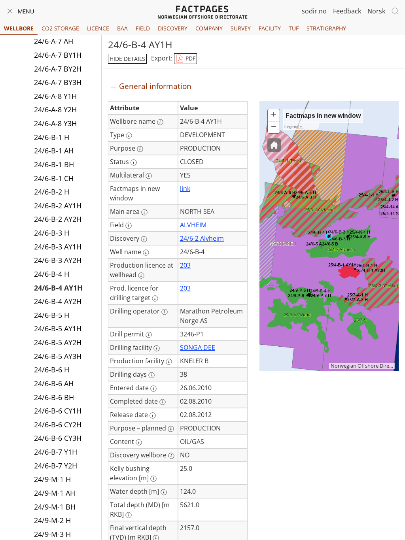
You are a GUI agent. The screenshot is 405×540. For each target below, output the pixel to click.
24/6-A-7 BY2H (57, 69)
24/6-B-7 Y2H (55, 465)
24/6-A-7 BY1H (57, 55)
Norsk (376, 11)
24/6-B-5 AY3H (57, 356)
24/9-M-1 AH (54, 493)
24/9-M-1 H (52, 479)
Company (209, 28)
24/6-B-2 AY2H (57, 219)
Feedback (347, 11)
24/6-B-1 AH (54, 150)
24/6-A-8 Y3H (55, 123)
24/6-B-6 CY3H (57, 438)
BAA (122, 28)
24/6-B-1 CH (54, 178)
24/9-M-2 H (52, 520)
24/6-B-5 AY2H (57, 342)
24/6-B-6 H (51, 369)
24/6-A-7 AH (53, 41)
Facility (270, 28)
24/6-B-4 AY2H (57, 301)
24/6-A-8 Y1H (55, 96)
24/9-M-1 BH (55, 507)
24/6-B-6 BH (54, 397)
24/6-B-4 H (51, 274)
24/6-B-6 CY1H (57, 410)
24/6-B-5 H (51, 315)
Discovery (172, 28)
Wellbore (19, 28)
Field (143, 28)
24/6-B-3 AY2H (57, 260)
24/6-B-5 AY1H (57, 328)
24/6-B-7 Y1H (55, 452)
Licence (98, 28)
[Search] (395, 11)
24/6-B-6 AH (54, 383)
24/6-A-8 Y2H (55, 109)
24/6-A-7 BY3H (57, 82)
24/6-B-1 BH (54, 164)
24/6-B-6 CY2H (57, 424)
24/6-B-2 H (51, 191)
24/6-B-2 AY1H (57, 205)
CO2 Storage (60, 28)
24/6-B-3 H (51, 233)
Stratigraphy (326, 28)
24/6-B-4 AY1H (58, 288)
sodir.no (314, 11)
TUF (294, 28)
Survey (241, 28)
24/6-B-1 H (51, 137)
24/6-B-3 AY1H (57, 246)
